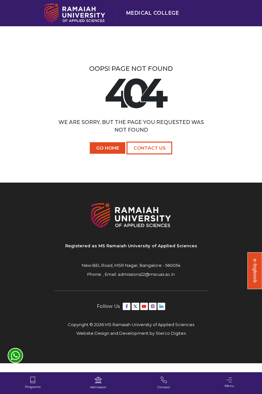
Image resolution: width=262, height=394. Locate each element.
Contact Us (150, 148)
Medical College (152, 13)
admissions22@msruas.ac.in (146, 274)
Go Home (107, 148)
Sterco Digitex (171, 333)
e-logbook (255, 271)
